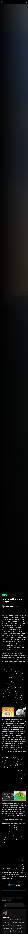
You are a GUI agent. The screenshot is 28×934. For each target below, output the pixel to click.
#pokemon (4, 900)
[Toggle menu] (26, 2)
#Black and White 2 (10, 897)
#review (9, 900)
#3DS (3, 897)
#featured (19, 897)
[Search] (24, 2)
